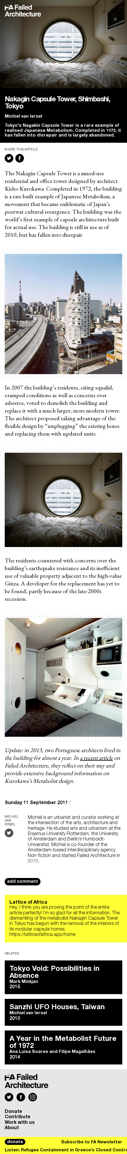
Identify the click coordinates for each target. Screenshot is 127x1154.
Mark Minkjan (23, 982)
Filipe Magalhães (77, 1052)
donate (15, 1142)
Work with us (20, 1122)
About (12, 1127)
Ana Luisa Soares (28, 1052)
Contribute (17, 1116)
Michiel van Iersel (23, 116)
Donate (13, 1111)
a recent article (96, 758)
